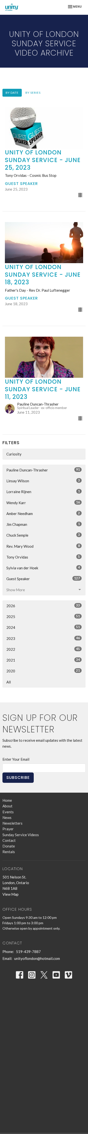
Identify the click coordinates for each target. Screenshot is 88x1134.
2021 (43, 660)
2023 (43, 638)
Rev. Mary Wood (43, 546)
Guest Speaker (43, 578)
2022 (43, 649)
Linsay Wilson (43, 480)
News (6, 817)
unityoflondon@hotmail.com (37, 958)
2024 (43, 627)
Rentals (8, 851)
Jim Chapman (43, 524)
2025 (43, 616)
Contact (9, 840)
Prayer (8, 829)
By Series (33, 92)
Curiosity (14, 454)
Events (8, 812)
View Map (10, 894)
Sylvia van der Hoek (43, 567)
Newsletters (12, 823)
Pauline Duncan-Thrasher (43, 470)
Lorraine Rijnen (43, 491)
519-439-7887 (28, 951)
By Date (12, 92)
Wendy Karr (43, 502)
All (8, 682)
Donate (8, 846)
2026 (43, 605)
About (7, 806)
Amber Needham (43, 513)
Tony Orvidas (43, 557)
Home (7, 800)
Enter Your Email (15, 759)
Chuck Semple (43, 535)
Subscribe (18, 777)
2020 (43, 670)
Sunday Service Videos (20, 834)
